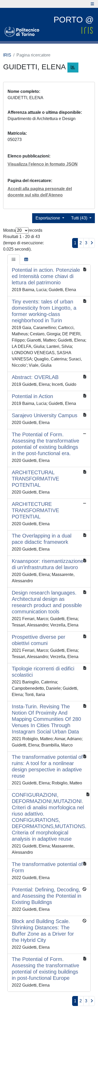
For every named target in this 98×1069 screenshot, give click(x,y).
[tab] (13, 259)
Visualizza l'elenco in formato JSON (43, 164)
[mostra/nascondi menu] (92, 4)
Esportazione (48, 218)
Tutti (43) (79, 218)
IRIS (7, 55)
